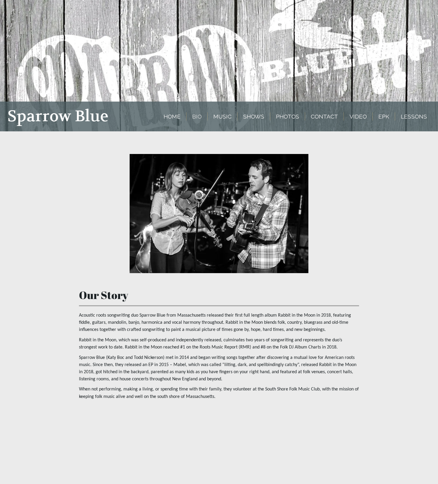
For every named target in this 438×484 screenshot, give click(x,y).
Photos (287, 116)
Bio (197, 116)
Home (172, 116)
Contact (324, 116)
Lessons (414, 116)
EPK (383, 116)
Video (358, 116)
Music (222, 116)
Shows (253, 116)
